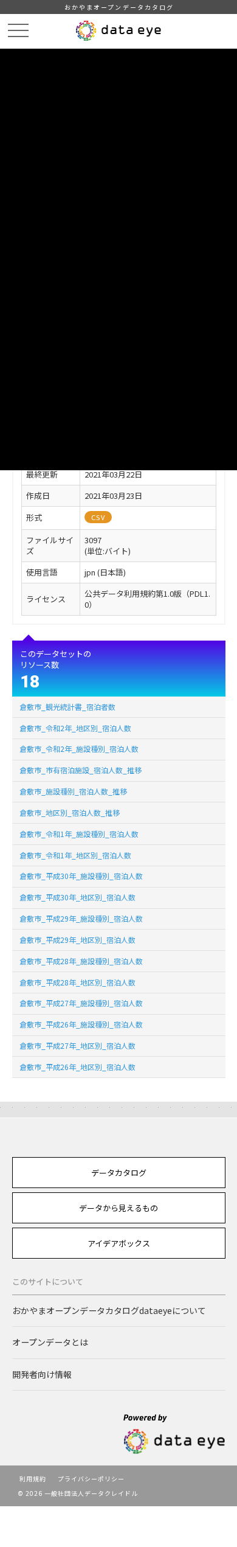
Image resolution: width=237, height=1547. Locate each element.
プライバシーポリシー (91, 1478)
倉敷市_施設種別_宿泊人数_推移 (73, 791)
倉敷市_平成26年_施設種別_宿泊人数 (81, 1024)
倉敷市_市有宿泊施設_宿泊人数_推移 (80, 770)
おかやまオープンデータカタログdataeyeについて (109, 1310)
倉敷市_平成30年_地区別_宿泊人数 (77, 897)
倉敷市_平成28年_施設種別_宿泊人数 (81, 961)
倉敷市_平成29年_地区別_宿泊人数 (77, 939)
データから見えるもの (118, 1208)
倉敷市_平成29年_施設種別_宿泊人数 (81, 918)
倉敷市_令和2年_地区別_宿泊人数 (75, 728)
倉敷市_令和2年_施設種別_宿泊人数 (79, 748)
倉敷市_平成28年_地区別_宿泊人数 (77, 982)
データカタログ (118, 1172)
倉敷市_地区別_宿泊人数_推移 (69, 812)
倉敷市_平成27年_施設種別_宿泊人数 (81, 1003)
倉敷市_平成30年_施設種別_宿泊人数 (81, 876)
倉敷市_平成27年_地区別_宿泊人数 (77, 1045)
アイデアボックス (119, 1243)
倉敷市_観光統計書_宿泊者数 (67, 706)
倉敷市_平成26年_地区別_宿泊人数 (77, 1067)
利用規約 (32, 1478)
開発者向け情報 (42, 1374)
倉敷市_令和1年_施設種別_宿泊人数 (79, 834)
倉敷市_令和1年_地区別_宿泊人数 (75, 855)
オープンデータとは (50, 1342)
